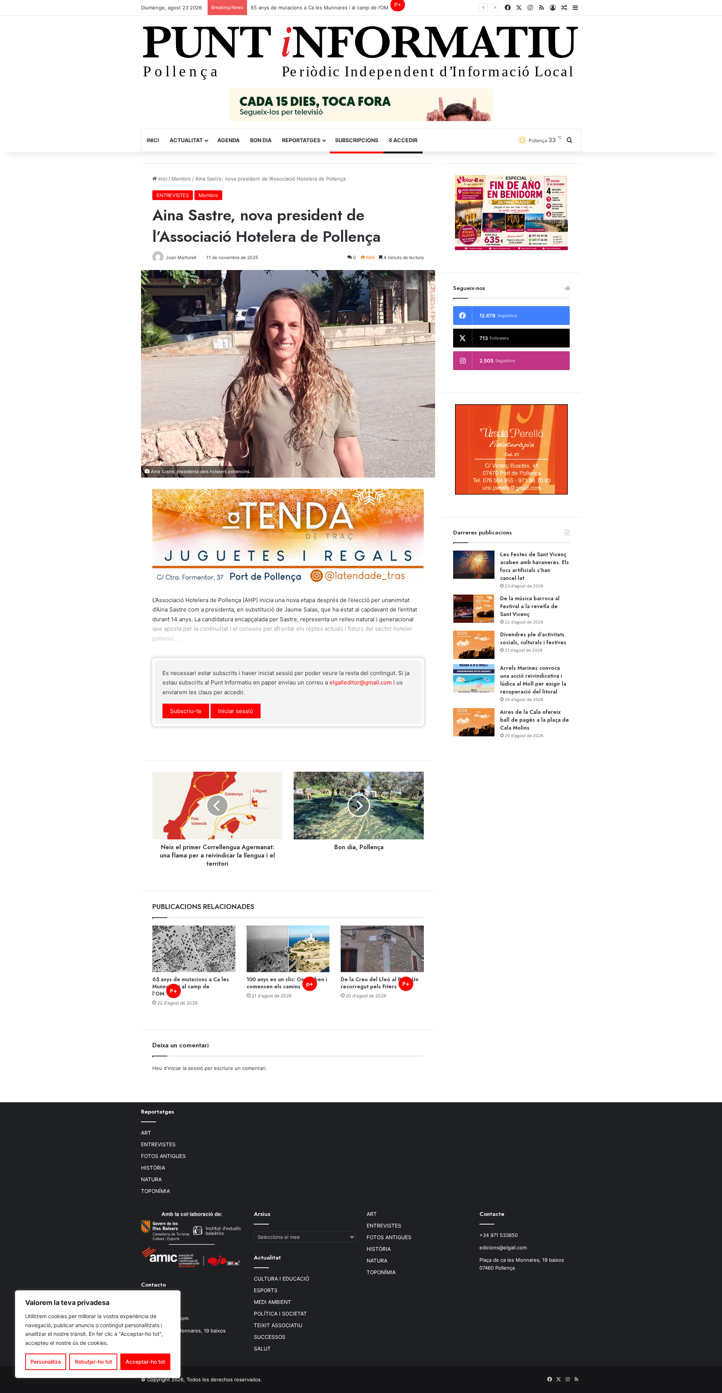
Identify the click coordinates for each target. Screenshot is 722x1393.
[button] (185, 711)
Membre (181, 179)
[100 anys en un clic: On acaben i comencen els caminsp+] (288, 949)
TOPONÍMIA (155, 1191)
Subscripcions (356, 140)
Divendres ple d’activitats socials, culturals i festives (533, 638)
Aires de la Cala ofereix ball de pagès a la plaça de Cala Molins (534, 719)
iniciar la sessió (185, 1068)
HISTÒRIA (153, 1168)
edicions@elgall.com (503, 1247)
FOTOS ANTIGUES (163, 1156)
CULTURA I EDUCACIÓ (281, 1279)
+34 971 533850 (498, 1235)
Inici (153, 140)
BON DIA (261, 140)
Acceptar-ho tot (145, 1361)
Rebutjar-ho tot (93, 1361)
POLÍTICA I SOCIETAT (280, 1314)
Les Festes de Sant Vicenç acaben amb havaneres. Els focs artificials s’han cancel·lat (534, 566)
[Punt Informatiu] (361, 55)
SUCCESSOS (269, 1337)
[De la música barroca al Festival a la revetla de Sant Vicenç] (473, 609)
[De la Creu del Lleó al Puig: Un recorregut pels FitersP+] (382, 949)
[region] (97, 1334)
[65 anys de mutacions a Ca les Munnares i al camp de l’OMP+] (193, 949)
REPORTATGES (301, 140)
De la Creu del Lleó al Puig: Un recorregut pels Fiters (380, 983)
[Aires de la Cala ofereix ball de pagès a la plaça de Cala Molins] (473, 722)
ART (146, 1133)
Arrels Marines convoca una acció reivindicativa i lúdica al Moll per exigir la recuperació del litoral (533, 679)
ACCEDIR (404, 140)
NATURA (151, 1179)
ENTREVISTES (172, 195)
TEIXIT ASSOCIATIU (278, 1325)
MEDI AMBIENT (272, 1302)
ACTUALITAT (186, 140)
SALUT (262, 1349)
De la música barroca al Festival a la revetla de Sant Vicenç (530, 606)
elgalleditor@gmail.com (360, 682)
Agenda (228, 140)
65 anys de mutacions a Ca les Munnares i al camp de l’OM (326, 8)
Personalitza (45, 1361)
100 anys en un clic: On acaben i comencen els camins (287, 983)
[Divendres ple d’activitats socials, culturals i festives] (473, 645)
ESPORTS (266, 1290)
